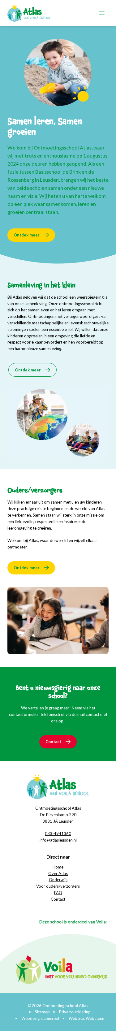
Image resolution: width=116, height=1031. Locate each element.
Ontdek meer (27, 234)
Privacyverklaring (74, 1011)
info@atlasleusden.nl (58, 840)
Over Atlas (58, 873)
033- (49, 833)
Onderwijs (58, 879)
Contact (53, 741)
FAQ (58, 892)
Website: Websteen (86, 1018)
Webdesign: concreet (40, 1018)
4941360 (62, 833)
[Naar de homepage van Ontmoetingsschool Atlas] (29, 13)
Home (58, 866)
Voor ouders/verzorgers (58, 886)
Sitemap (42, 1011)
